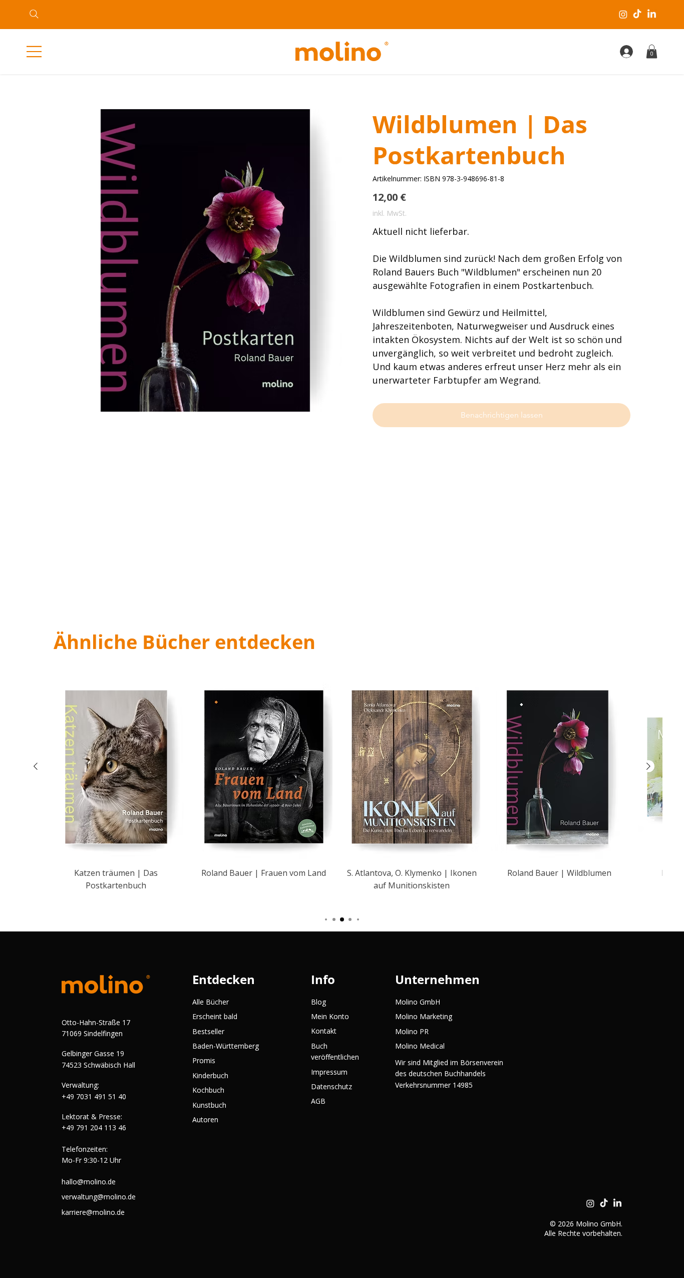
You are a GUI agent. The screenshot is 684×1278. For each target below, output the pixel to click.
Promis (203, 1060)
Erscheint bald (214, 1016)
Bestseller (208, 1031)
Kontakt (323, 1031)
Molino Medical (420, 1046)
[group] (342, 790)
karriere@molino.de (93, 1212)
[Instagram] (623, 14)
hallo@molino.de (89, 1181)
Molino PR (412, 1031)
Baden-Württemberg (225, 1046)
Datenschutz (331, 1086)
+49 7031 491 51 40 (94, 1096)
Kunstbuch (209, 1105)
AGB (318, 1101)
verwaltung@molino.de (99, 1196)
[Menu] (35, 51)
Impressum (329, 1072)
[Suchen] (34, 14)
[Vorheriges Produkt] (36, 766)
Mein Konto (330, 1016)
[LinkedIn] (651, 14)
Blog (318, 1002)
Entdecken (223, 979)
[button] (651, 51)
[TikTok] (637, 14)
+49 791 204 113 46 (94, 1127)
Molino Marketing (423, 1016)
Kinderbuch (210, 1075)
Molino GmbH (417, 1002)
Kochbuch (208, 1090)
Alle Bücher (210, 1002)
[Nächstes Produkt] (648, 766)
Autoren (205, 1119)
